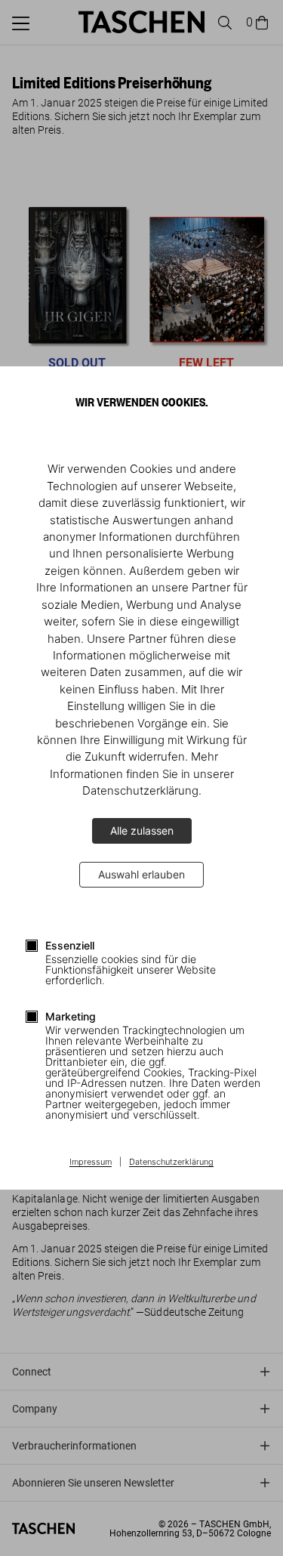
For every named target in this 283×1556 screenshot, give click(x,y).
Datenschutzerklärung (171, 1162)
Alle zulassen (142, 830)
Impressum (90, 1162)
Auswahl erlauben (141, 874)
